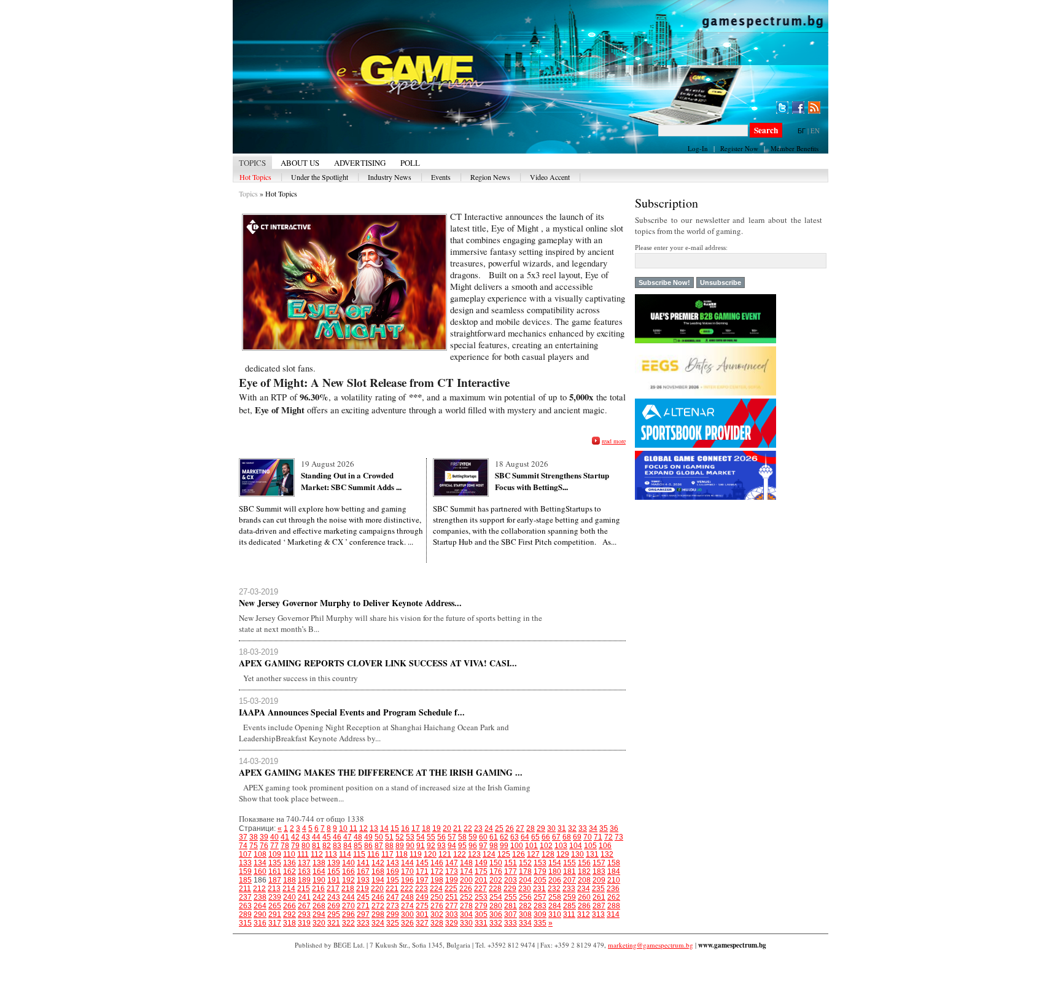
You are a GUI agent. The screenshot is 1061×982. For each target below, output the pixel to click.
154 (554, 863)
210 (613, 880)
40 (274, 837)
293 (304, 914)
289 (245, 914)
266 (289, 906)
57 (452, 837)
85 (358, 845)
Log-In (698, 148)
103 (560, 845)
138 (319, 863)
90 (410, 845)
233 (568, 888)
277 (451, 906)
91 (420, 845)
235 (598, 888)
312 (583, 914)
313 (598, 914)
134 (260, 863)
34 (593, 828)
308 (525, 914)
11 (353, 828)
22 (468, 828)
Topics (248, 193)
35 (603, 828)
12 (363, 828)
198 (436, 880)
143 (392, 863)
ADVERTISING (360, 162)
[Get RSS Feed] (814, 107)
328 (436, 923)
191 (333, 880)
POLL (410, 162)
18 (426, 828)
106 (605, 845)
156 (584, 863)
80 (305, 845)
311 (569, 914)
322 (348, 923)
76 (264, 845)
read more (614, 441)
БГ (802, 130)
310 (554, 914)
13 (374, 828)
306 (495, 914)
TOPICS (252, 162)
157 (599, 863)
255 (510, 897)
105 (590, 845)
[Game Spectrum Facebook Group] (798, 107)
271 (363, 906)
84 (347, 845)
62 (504, 837)
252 (466, 897)
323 (363, 923)
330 (466, 923)
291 (274, 914)
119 (416, 854)
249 (422, 897)
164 (319, 871)
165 (333, 871)
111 (303, 854)
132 (606, 854)
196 (407, 880)
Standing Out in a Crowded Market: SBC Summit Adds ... (351, 481)
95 (462, 845)
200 (466, 880)
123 (474, 854)
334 (525, 923)
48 (358, 837)
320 (319, 923)
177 (510, 871)
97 (483, 845)
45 (326, 837)
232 (554, 888)
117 (387, 854)
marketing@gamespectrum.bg (650, 944)
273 (392, 906)
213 (274, 888)
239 (274, 897)
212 (259, 888)
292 (289, 914)
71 (598, 837)
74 (243, 845)
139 (333, 863)
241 (304, 897)
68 (566, 837)
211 (245, 888)
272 (377, 906)
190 (319, 880)
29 (541, 828)
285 (569, 906)
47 (347, 837)
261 (599, 897)
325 (392, 923)
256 (525, 897)
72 (608, 837)
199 (451, 880)
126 (518, 854)
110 (289, 854)
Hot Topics (255, 177)
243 (333, 897)
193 (363, 880)
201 (481, 880)
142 (377, 863)
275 (422, 906)
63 (514, 837)
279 (481, 906)
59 (472, 837)
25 (499, 828)
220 (377, 888)
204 (525, 880)
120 (430, 854)
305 (481, 914)
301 (422, 914)
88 (389, 845)
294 (319, 914)
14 (384, 828)
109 (274, 854)
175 (481, 871)
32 (572, 828)
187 (274, 880)
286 (584, 906)
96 (472, 845)
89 (399, 845)
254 (495, 897)
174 (466, 871)
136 (289, 863)
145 (422, 863)
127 (533, 854)
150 (495, 863)
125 (503, 854)
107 (245, 854)
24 (488, 828)
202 (495, 880)
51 (389, 837)
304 (466, 914)
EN (815, 130)
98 (493, 845)
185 (245, 880)
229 (509, 888)
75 (253, 845)
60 (483, 837)
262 (613, 897)
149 (481, 863)
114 (345, 854)
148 (466, 863)
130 (577, 854)
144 (407, 863)
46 (337, 837)
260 (584, 897)
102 (546, 845)
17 (415, 828)
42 (295, 837)
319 (304, 923)
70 (587, 837)
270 (348, 906)
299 (392, 914)
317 (274, 923)
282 (525, 906)
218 (347, 888)
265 (274, 906)
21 (457, 828)
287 (599, 906)
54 (420, 837)
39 (264, 837)
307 (510, 914)
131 (592, 854)
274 (407, 906)
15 (395, 828)
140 (348, 863)
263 (245, 906)
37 (243, 837)
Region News (490, 177)
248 (407, 897)
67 (556, 837)
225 (451, 888)
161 (274, 871)
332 (495, 923)
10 (343, 828)
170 (407, 871)
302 (436, 914)
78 (285, 845)
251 (451, 897)
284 (554, 906)
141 (363, 863)
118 (401, 854)
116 (373, 854)
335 (540, 923)
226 (465, 888)
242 (319, 897)
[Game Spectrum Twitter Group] (782, 107)
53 (410, 837)
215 (303, 888)
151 (510, 863)
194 (377, 880)
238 (260, 897)
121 (444, 854)
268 (319, 906)
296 (348, 914)
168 (377, 871)
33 (582, 828)
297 (363, 914)
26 (509, 828)
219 (362, 888)
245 (363, 897)
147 (451, 863)
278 (466, 906)
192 (348, 880)
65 (535, 837)
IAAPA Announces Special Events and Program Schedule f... (352, 712)
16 (405, 828)
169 (392, 871)
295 (333, 914)
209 (599, 880)
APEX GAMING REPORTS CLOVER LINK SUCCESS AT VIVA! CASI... (378, 663)
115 (359, 854)
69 (577, 837)
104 (575, 845)
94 (452, 845)
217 (333, 888)
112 (317, 854)
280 (495, 906)
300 (407, 914)
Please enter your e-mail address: (681, 247)
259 (569, 897)
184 (613, 871)
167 (363, 871)
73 (619, 837)
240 (289, 897)
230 (524, 888)
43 (305, 837)
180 (554, 871)
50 (379, 837)
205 (540, 880)
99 (504, 845)
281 (510, 906)
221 (392, 888)
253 (481, 897)
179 (540, 871)
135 (274, 863)
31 (562, 828)
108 (260, 854)
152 (525, 863)
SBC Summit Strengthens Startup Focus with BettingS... (552, 481)
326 (407, 923)
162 (289, 871)
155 (569, 863)
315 (245, 923)
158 (613, 863)
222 (406, 888)
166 (348, 871)
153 (540, 863)
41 (285, 837)
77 (274, 845)
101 (531, 845)
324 (377, 923)
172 (436, 871)
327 (422, 923)
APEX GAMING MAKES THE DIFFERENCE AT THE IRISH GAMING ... (381, 772)
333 (510, 923)
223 (421, 888)
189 (304, 880)
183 (599, 871)
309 (540, 914)
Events (441, 177)
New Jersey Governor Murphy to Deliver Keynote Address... (350, 602)
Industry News (389, 177)
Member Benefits (794, 148)
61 (493, 837)
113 (331, 854)
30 (551, 828)
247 (392, 897)
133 (245, 863)
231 (539, 888)
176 (495, 871)
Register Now (739, 148)
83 (337, 845)
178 (525, 871)
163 (304, 871)
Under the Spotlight (319, 177)
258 (554, 897)
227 (480, 888)
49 (368, 837)
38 (253, 837)
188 (289, 880)
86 (368, 845)
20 (447, 828)
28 (530, 828)
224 (436, 888)
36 (614, 828)
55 (431, 837)
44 (316, 837)
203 (510, 880)
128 (548, 854)
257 (540, 897)
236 (613, 888)
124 (489, 854)
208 (584, 880)
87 (379, 845)
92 (431, 845)
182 (584, 871)
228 (495, 888)
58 (462, 837)
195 (392, 880)
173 (451, 871)
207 (569, 880)
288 (613, 906)
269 (333, 906)
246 (377, 897)
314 (613, 914)
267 (304, 906)
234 (583, 888)
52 (399, 837)
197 (422, 880)
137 (304, 863)
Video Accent (550, 177)
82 (326, 845)
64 (525, 837)
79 (295, 845)
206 (554, 880)
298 (377, 914)
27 (520, 828)
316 (260, 923)
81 (316, 845)
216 (318, 888)
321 (333, 923)
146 (436, 863)
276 (436, 906)
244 (348, 897)
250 (436, 897)
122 (459, 854)
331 (481, 923)
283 (540, 906)
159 (245, 871)
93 (441, 845)
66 (546, 837)
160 (260, 871)
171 (422, 871)
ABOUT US (300, 162)
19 (436, 828)
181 (569, 871)
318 (289, 923)
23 (478, 828)
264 (260, 906)
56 (441, 837)
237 (245, 897)
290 (260, 914)
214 (288, 888)
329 (451, 923)
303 (451, 914)
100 (516, 845)
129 (562, 854)
